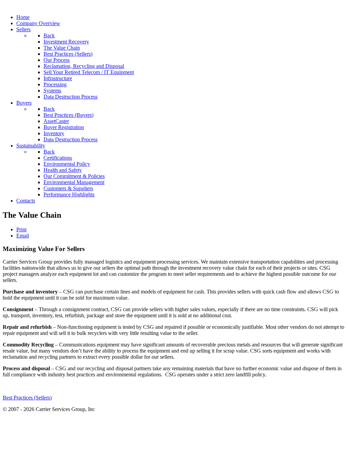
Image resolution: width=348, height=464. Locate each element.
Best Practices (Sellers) (27, 397)
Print (21, 229)
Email (22, 235)
